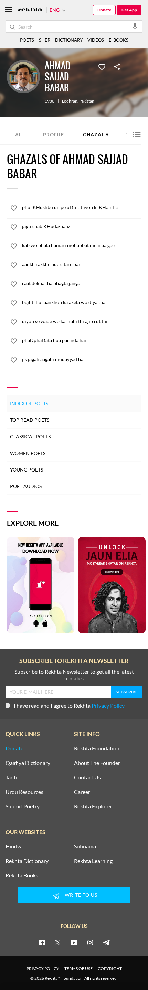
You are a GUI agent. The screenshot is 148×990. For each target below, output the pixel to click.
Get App (129, 9)
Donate (104, 9)
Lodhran (69, 101)
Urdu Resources (24, 792)
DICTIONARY (69, 40)
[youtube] (74, 942)
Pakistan (86, 101)
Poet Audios (26, 486)
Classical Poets (30, 436)
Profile (53, 134)
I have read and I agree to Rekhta (69, 705)
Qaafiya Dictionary (28, 763)
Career (82, 792)
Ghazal (96, 134)
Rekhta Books (22, 875)
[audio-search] (134, 26)
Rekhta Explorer (93, 806)
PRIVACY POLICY (43, 968)
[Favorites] (102, 66)
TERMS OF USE (78, 968)
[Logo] (30, 10)
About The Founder (97, 763)
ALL (19, 134)
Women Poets (27, 453)
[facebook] (41, 942)
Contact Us (87, 777)
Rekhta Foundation (96, 748)
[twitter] (57, 942)
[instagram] (90, 942)
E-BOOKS (118, 40)
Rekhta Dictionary (27, 861)
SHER (44, 40)
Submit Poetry (23, 806)
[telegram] (106, 942)
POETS (27, 40)
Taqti (11, 777)
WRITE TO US (81, 895)
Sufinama (85, 846)
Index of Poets (29, 403)
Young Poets (26, 470)
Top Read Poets (29, 420)
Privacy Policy (108, 705)
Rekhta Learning (93, 861)
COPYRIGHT (110, 968)
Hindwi (14, 846)
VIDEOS (95, 40)
